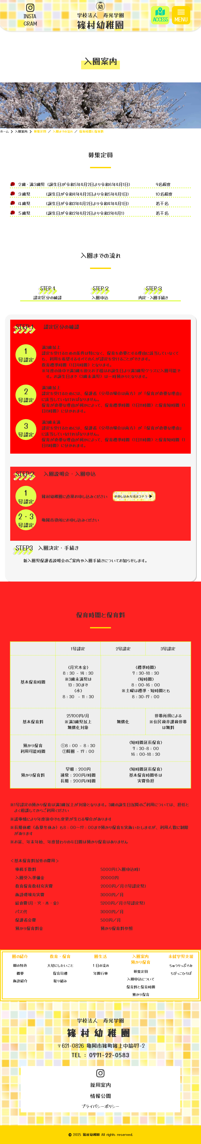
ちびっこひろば (181, 973)
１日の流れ (100, 965)
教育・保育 (60, 956)
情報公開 (100, 1096)
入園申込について (140, 979)
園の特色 (20, 965)
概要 (20, 973)
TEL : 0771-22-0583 (101, 1055)
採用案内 (100, 1085)
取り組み (60, 980)
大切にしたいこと (60, 965)
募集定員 (140, 971)
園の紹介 (20, 956)
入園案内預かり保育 (140, 959)
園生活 (100, 956)
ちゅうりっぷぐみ (181, 965)
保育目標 (60, 973)
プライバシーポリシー (100, 1106)
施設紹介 (20, 980)
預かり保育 (140, 994)
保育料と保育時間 (140, 986)
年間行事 (100, 973)
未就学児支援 (180, 956)
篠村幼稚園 (100, 1032)
